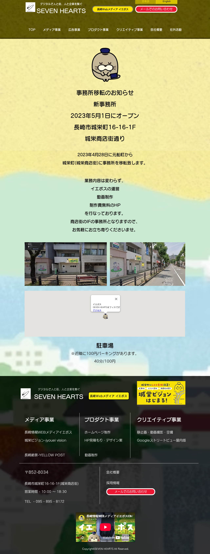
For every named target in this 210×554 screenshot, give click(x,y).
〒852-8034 (36, 472)
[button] (51, 29)
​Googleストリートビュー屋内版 (161, 440)
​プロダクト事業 (101, 419)
